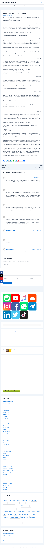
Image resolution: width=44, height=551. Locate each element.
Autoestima (5, 408)
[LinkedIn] (7, 314)
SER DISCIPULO (6, 485)
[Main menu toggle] (41, 2)
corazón (5, 503)
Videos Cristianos (6, 540)
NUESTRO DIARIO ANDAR (8, 470)
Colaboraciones (6, 414)
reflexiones (32, 517)
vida (10, 522)
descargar (22, 503)
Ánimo (4, 406)
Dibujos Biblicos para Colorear (8, 533)
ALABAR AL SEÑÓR (6, 403)
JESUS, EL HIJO (6, 444)
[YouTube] (15, 298)
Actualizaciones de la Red (8, 401)
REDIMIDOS (5, 479)
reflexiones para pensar (21, 520)
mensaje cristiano (26, 508)
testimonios (5, 487)
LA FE (4, 446)
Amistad (4, 405)
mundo (33, 511)
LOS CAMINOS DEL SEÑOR (8, 464)
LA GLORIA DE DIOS (7, 448)
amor (10, 500)
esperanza (36, 505)
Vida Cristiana (5, 489)
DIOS (4, 425)
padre (38, 511)
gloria (8, 508)
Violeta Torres (9, 204)
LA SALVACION (6, 455)
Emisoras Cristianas (7, 535)
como (18, 500)
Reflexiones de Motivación (8, 483)
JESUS (4, 442)
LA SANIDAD (5, 457)
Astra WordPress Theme (33, 547)
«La (13, 522)
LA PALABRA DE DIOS (7, 451)
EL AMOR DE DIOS (6, 427)
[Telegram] (32, 306)
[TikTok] (24, 314)
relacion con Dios (31, 520)
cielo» (14, 500)
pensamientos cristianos (23, 514)
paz (15, 514)
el (31, 505)
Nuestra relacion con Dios (8, 468)
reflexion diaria (24, 517)
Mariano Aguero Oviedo (10, 230)
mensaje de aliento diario (9, 511)
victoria (5, 522)
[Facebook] (15, 306)
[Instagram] (7, 306)
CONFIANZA (5, 416)
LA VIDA (4, 459)
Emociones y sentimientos (8, 433)
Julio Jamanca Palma (10, 249)
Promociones (5, 478)
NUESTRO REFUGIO (7, 472)
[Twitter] (15, 314)
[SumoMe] (1, 281)
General (4, 438)
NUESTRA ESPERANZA (7, 466)
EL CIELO (4, 429)
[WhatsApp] (24, 306)
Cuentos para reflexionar (7, 420)
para (4, 514)
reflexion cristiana (15, 517)
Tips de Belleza (6, 538)
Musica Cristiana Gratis (7, 537)
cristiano (16, 503)
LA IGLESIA (5, 449)
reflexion (34, 514)
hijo (11, 508)
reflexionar (6, 517)
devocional (28, 503)
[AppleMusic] (24, 298)
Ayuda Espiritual (6, 410)
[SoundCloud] (32, 298)
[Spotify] (7, 298)
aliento (5, 500)
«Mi (17, 522)
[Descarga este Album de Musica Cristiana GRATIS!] (22, 337)
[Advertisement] (28, 374)
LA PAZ (4, 453)
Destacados (5, 421)
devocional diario (20, 505)
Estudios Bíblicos (6, 436)
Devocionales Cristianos (7, 423)
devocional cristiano (9, 505)
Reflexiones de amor (7, 481)
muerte (29, 511)
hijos (15, 508)
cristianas (11, 503)
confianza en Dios (26, 500)
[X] (1, 275)
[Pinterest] (1, 278)
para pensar (10, 514)
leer (18, 508)
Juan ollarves (8, 177)
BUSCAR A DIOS (6, 412)
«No (21, 522)
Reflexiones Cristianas (8, 2)
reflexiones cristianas (9, 520)
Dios (28, 505)
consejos (34, 500)
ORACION (5, 474)
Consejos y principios (7, 418)
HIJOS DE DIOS (6, 440)
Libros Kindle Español (7, 463)
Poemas (4, 476)
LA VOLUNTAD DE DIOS (7, 461)
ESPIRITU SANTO (6, 435)
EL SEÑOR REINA (6, 431)
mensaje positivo (21, 511)
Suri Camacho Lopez (10, 239)
